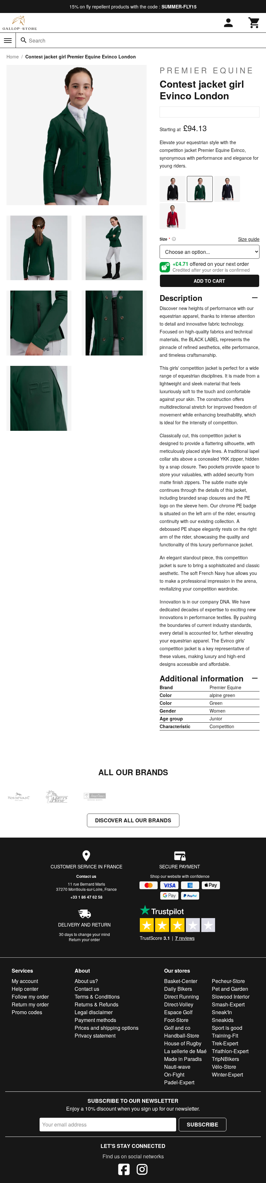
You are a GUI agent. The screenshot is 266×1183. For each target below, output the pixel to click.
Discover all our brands (133, 820)
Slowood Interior (230, 996)
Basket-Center (180, 981)
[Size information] (174, 239)
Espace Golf (178, 1012)
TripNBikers (225, 1059)
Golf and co (177, 1027)
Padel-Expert (179, 1082)
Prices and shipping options (107, 1027)
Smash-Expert (228, 1004)
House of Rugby (182, 1043)
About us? (86, 981)
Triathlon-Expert (230, 1051)
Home (12, 56)
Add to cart (209, 281)
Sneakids (223, 1020)
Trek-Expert (225, 1043)
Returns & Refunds (96, 1004)
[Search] (24, 40)
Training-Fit (225, 1035)
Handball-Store (181, 1035)
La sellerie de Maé (185, 1051)
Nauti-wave (177, 1066)
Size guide (249, 239)
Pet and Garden (230, 988)
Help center (25, 988)
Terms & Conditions (97, 996)
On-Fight (174, 1074)
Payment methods (95, 1020)
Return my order (30, 1004)
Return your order (84, 939)
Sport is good (227, 1027)
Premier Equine (207, 70)
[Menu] (8, 40)
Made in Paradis (183, 1059)
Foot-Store (176, 1020)
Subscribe (202, 1124)
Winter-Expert (227, 1074)
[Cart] (254, 22)
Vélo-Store (224, 1066)
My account (25, 981)
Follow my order (30, 996)
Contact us (86, 876)
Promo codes (27, 1012)
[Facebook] (123, 1170)
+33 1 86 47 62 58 (86, 897)
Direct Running (181, 996)
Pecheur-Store (228, 981)
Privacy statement (95, 1035)
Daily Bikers (178, 988)
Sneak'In (222, 1012)
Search (37, 40)
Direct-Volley (178, 1004)
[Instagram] (142, 1170)
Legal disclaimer (94, 1012)
